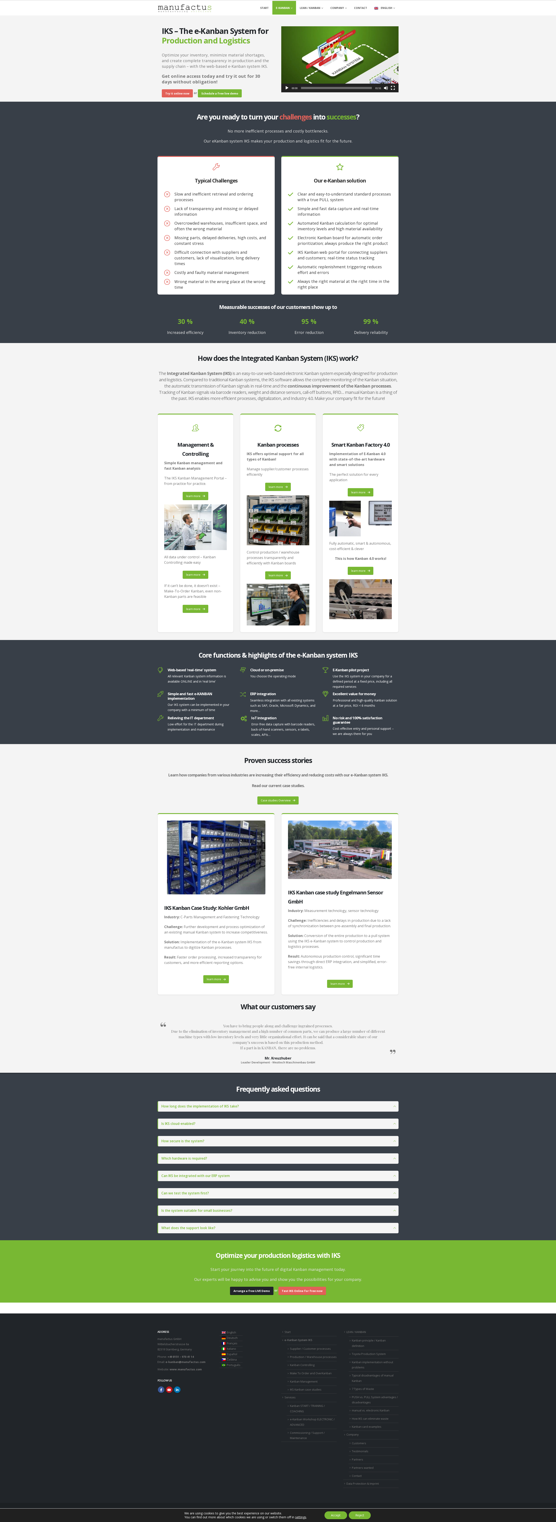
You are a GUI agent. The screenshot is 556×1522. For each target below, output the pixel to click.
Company (337, 8)
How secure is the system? (182, 1141)
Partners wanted (363, 1468)
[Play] (287, 88)
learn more (193, 496)
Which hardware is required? (184, 1158)
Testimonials (360, 1451)
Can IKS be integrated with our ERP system (195, 1176)
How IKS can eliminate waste (370, 1419)
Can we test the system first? (185, 1193)
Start (264, 8)
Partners (357, 1459)
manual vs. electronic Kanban (370, 1410)
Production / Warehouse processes (313, 1357)
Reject (359, 1515)
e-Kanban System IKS (298, 1340)
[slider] (336, 88)
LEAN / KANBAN (310, 8)
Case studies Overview (276, 800)
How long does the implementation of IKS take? (200, 1106)
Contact (360, 8)
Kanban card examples (366, 1427)
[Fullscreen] (393, 88)
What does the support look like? (188, 1228)
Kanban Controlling (302, 1365)
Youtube (169, 1389)
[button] (340, 59)
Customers (359, 1443)
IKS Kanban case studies (305, 1389)
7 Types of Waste (363, 1389)
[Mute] (386, 88)
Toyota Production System (369, 1354)
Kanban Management (304, 1381)
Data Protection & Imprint (362, 1484)
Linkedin (177, 1389)
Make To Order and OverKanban (311, 1373)
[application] (340, 59)
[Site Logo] (184, 8)
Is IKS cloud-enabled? (178, 1123)
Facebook (161, 1389)
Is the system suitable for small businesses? (196, 1210)
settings (300, 1517)
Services (290, 1397)
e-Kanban (283, 8)
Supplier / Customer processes (310, 1349)
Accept (336, 1515)
